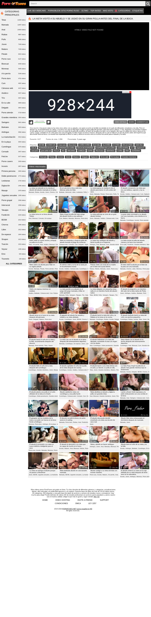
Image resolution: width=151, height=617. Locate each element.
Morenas (14, 69)
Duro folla (96, 145)
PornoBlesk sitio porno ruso (63, 11)
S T (132, 148)
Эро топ (96, 497)
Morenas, (77, 218)
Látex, (74, 192)
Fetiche (14, 156)
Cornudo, (41, 218)
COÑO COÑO (84, 145)
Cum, (142, 194)
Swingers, (73, 295)
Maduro (76, 157)
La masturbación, (55, 475)
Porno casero (14, 161)
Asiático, (128, 194)
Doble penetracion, (107, 345)
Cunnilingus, (130, 220)
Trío (116, 295)
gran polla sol (46, 151)
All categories (14, 264)
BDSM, (96, 295)
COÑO (119, 151)
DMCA (78, 503)
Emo (14, 254)
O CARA (116, 145)
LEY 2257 (92, 503)
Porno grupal (14, 200)
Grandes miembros (129, 157)
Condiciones (61, 503)
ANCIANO (71, 151)
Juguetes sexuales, (44, 475)
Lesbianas (14, 181)
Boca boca (72, 145)
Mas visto (108, 11)
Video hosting (62, 500)
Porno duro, (109, 194)
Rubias (52, 157)
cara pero (34, 151)
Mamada (43, 157)
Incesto (60, 157)
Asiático (14, 93)
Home (45, 500)
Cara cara (62, 145)
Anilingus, (93, 244)
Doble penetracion (14, 176)
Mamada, (31, 192)
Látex (14, 230)
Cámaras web (14, 88)
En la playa (115, 157)
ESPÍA (90, 151)
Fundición (14, 215)
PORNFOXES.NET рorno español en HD (77, 509)
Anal (14, 30)
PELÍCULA (99, 151)
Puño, (85, 192)
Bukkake (14, 127)
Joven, (47, 192)
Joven (68, 157)
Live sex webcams (37, 11)
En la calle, (123, 244)
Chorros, (52, 192)
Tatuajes (14, 210)
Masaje (14, 190)
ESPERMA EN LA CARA (105, 148)
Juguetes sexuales (14, 195)
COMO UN (51, 145)
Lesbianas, (79, 192)
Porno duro (48, 319)
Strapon (14, 239)
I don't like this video (48, 122)
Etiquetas (137, 11)
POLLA (56, 151)
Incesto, (42, 192)
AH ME (41, 145)
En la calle (104, 157)
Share (131, 122)
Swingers (14, 122)
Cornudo (14, 152)
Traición (14, 244)
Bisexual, (35, 218)
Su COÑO (106, 145)
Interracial (14, 205)
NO (63, 151)
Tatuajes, (78, 295)
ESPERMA (136, 151)
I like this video (31, 122)
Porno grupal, (147, 269)
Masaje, (56, 370)
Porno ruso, (114, 269)
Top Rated (95, 11)
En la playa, (52, 424)
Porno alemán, (144, 220)
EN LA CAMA (128, 145)
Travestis (14, 259)
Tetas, (30, 244)
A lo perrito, (36, 244)
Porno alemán (14, 113)
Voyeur (87, 295)
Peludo (14, 54)
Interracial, (68, 192)
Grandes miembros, (116, 244)
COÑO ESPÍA (123, 148)
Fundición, (130, 244)
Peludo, (102, 194)
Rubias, (37, 192)
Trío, (83, 295)
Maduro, (65, 218)
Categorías (124, 11)
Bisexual (14, 64)
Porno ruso (14, 59)
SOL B (33, 148)
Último (84, 11)
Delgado (85, 157)
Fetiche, (97, 269)
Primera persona (14, 171)
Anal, (30, 218)
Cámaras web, (135, 194)
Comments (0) (142, 122)
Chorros (14, 225)
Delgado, (81, 244)
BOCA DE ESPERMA (85, 148)
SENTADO (110, 151)
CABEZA (81, 151)
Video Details (120, 122)
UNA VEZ (139, 145)
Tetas (14, 20)
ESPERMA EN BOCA (47, 148)
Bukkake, (62, 192)
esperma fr (140, 148)
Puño (144, 293)
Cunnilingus (14, 147)
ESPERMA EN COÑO (66, 148)
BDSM (14, 220)
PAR (127, 151)
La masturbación (14, 137)
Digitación (94, 157)
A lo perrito (14, 74)
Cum (14, 83)
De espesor (14, 234)
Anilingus (14, 132)
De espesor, (77, 343)
